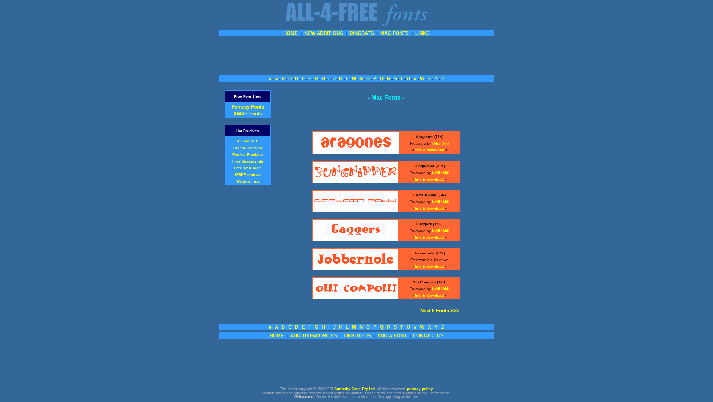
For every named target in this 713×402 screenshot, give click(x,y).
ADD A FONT (392, 335)
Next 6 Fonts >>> (439, 310)
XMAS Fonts (248, 113)
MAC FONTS (394, 33)
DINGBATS (361, 33)
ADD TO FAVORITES (313, 335)
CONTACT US (428, 335)
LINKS (422, 33)
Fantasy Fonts (248, 107)
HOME (290, 33)
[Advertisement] (356, 55)
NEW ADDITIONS (323, 33)
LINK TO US (357, 335)
